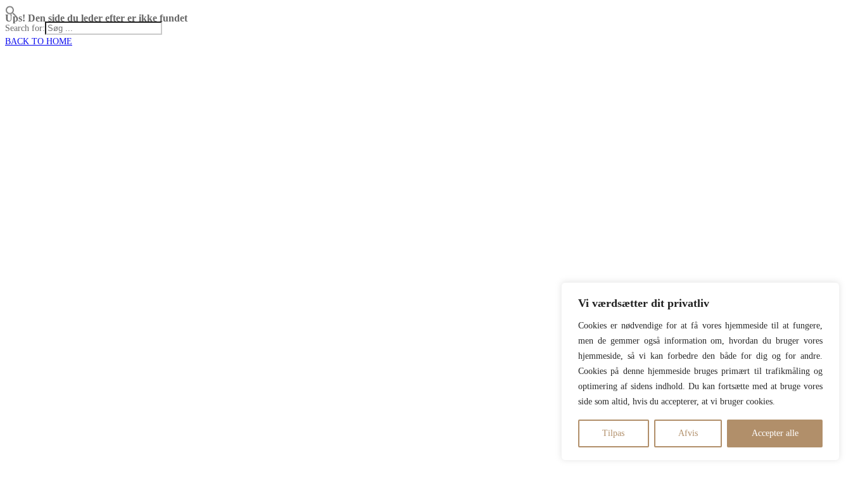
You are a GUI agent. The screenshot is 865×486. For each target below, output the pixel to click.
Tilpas (613, 433)
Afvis (688, 433)
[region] (700, 371)
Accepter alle (775, 433)
